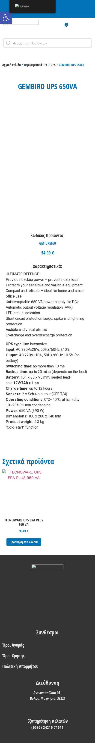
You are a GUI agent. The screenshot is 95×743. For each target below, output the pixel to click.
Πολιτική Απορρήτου (20, 666)
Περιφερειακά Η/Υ (36, 65)
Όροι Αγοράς (13, 645)
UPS (53, 65)
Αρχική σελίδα (11, 65)
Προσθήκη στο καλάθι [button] (24, 542)
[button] (6, 18)
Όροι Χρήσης (13, 655)
